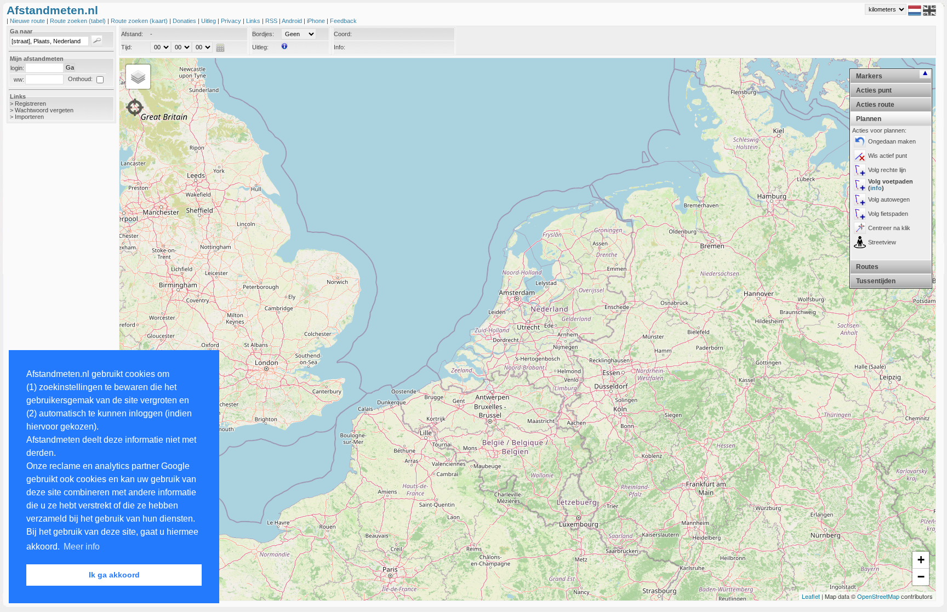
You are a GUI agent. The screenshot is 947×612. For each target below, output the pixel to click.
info (876, 188)
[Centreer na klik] (860, 228)
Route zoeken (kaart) (140, 21)
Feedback (343, 21)
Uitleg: (260, 47)
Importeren (29, 116)
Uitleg (209, 21)
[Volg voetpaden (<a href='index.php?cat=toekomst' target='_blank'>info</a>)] (860, 185)
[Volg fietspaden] (860, 214)
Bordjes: (263, 34)
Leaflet (811, 596)
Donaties (185, 21)
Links (254, 21)
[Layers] (138, 77)
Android (293, 21)
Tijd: (126, 47)
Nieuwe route (28, 21)
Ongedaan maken (892, 141)
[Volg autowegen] (860, 199)
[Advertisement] (50, 305)
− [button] (921, 577)
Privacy (232, 21)
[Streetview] (860, 242)
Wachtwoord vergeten (44, 110)
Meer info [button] (82, 546)
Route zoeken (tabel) (78, 21)
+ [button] (921, 560)
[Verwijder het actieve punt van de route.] (860, 156)
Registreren (30, 103)
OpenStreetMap (878, 596)
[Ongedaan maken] (860, 141)
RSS (272, 21)
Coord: (343, 34)
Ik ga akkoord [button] (114, 574)
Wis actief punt (887, 155)
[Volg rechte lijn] (860, 170)
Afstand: (132, 34)
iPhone (317, 21)
